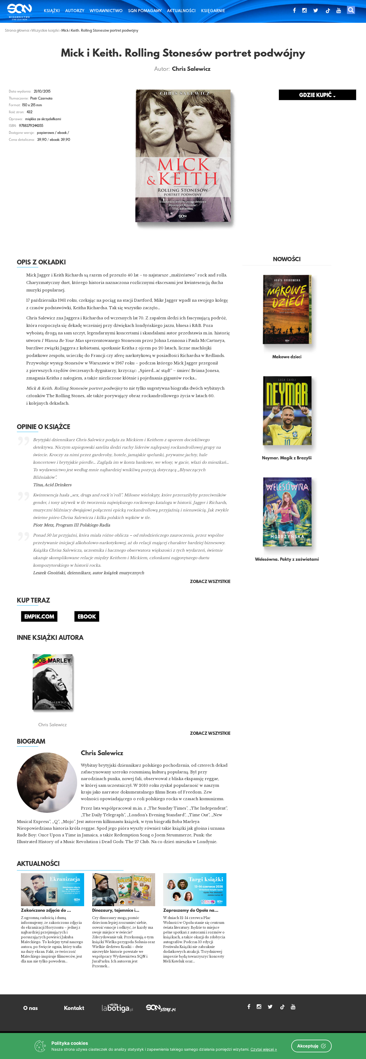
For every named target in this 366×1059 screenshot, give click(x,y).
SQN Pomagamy (145, 10)
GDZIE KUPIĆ (316, 95)
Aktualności (181, 10)
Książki (52, 10)
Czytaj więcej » (264, 1049)
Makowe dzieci (286, 357)
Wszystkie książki (45, 30)
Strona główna (17, 30)
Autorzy (74, 10)
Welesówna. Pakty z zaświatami (287, 559)
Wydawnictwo (106, 10)
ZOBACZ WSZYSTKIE (210, 733)
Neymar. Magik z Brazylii (287, 458)
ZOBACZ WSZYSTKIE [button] (210, 582)
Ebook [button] (87, 617)
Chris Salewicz (191, 69)
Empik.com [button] (39, 617)
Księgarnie (213, 10)
